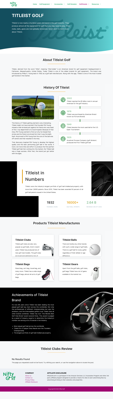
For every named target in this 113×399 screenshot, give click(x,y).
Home (35, 4)
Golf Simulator (72, 4)
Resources (95, 4)
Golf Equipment (44, 4)
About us (28, 376)
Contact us (28, 378)
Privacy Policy (29, 380)
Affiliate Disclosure (31, 382)
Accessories (58, 4)
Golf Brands (83, 4)
